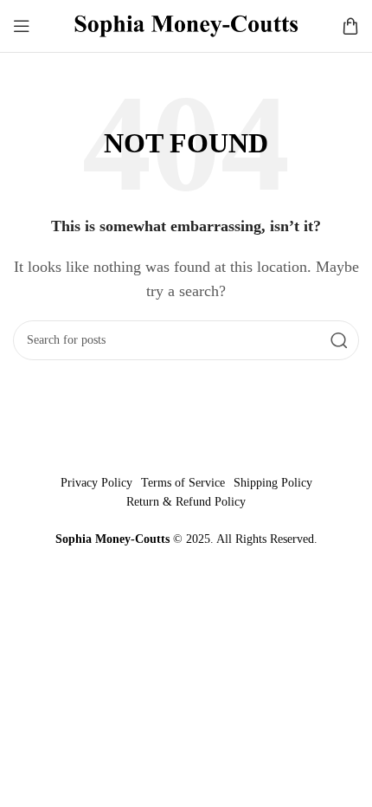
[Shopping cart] (350, 26)
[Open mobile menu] (21, 26)
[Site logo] (186, 24)
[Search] (339, 340)
